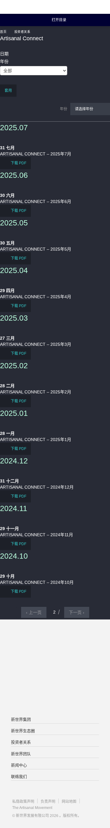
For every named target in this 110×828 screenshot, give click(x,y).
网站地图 (69, 801)
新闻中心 (19, 765)
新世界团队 (21, 754)
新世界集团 (21, 719)
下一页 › (76, 612)
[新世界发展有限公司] (55, 644)
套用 (8, 90)
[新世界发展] (35, 7)
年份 (4, 61)
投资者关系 (22, 31)
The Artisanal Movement (32, 808)
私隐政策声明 (23, 801)
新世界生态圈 (23, 730)
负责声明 (48, 801)
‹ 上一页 (34, 612)
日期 (4, 53)
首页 (3, 31)
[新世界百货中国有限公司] (55, 693)
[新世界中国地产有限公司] (55, 668)
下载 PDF (18, 163)
